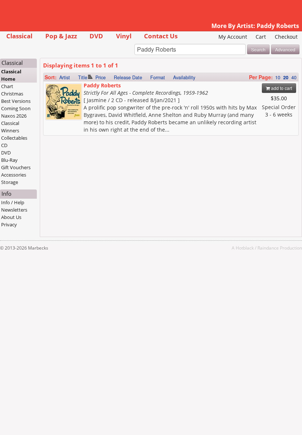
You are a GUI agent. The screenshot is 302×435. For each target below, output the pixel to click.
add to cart (281, 88)
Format (157, 77)
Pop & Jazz (61, 36)
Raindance (268, 248)
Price (100, 77)
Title (82, 77)
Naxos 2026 (14, 115)
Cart (261, 36)
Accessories (13, 174)
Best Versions (16, 101)
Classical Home (11, 75)
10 (277, 77)
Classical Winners (10, 127)
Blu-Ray (9, 160)
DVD (96, 36)
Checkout (286, 36)
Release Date (128, 77)
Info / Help (12, 202)
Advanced (285, 49)
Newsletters (14, 209)
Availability (184, 77)
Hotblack (245, 248)
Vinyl (123, 36)
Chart (7, 86)
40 (293, 77)
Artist (64, 77)
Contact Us (161, 36)
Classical (19, 36)
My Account (232, 36)
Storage (9, 182)
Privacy (9, 224)
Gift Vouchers (16, 167)
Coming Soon (16, 108)
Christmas (12, 93)
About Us (11, 217)
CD (4, 145)
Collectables (14, 138)
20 (285, 77)
